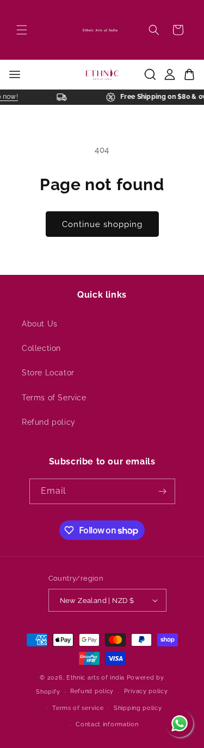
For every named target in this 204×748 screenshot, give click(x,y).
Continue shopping (102, 224)
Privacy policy (146, 691)
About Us (40, 323)
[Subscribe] (163, 491)
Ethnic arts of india (95, 677)
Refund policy (49, 422)
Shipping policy (138, 708)
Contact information (107, 724)
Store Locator (48, 372)
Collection (41, 348)
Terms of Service (54, 397)
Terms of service (77, 708)
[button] (22, 30)
